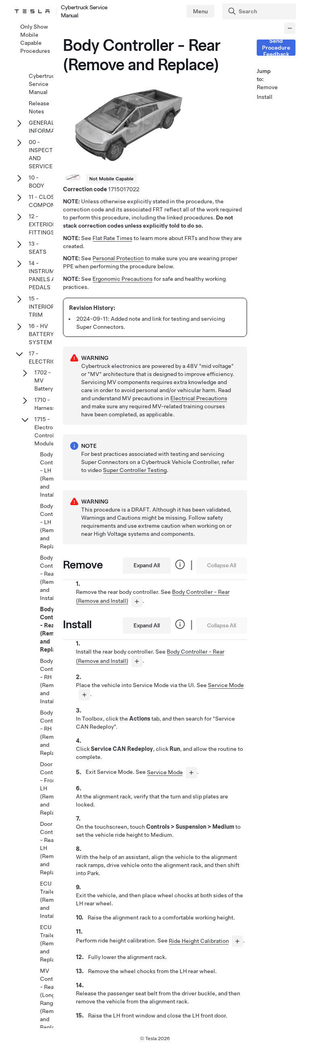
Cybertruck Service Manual (43, 84)
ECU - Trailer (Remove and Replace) (51, 943)
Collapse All (221, 565)
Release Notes (39, 107)
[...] (136, 601)
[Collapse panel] (289, 28)
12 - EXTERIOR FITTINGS (42, 224)
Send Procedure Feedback (276, 48)
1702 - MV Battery (43, 380)
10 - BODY (36, 181)
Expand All (147, 565)
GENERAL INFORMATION (48, 126)
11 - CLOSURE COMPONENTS (49, 201)
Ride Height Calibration (199, 941)
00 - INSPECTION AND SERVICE (46, 154)
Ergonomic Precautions (122, 279)
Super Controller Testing (135, 470)
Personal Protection (118, 258)
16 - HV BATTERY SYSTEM (41, 334)
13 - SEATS (37, 247)
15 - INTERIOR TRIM (41, 306)
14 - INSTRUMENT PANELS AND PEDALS (47, 275)
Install (264, 97)
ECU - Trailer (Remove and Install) (51, 899)
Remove (266, 87)
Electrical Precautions (198, 398)
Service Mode (226, 685)
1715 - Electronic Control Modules (47, 431)
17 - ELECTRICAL (46, 357)
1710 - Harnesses (47, 404)
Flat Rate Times (112, 238)
